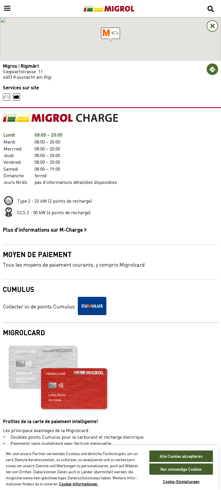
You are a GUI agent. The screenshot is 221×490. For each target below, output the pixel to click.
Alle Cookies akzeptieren (181, 456)
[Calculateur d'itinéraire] (212, 69)
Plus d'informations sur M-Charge (43, 229)
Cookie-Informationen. (78, 484)
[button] (110, 33)
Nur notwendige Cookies (181, 469)
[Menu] (7, 8)
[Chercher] (210, 8)
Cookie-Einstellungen (181, 481)
